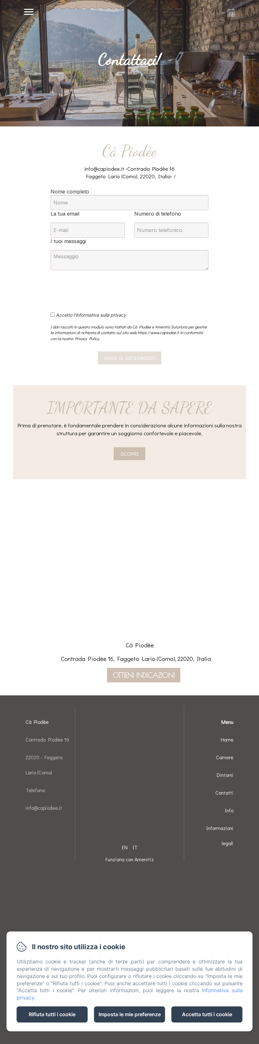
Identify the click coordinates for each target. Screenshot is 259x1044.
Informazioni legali (219, 835)
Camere (224, 757)
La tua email (65, 214)
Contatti (224, 792)
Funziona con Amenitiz (129, 859)
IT (135, 847)
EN (125, 847)
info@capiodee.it (44, 807)
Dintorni (225, 775)
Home (227, 739)
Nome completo (70, 191)
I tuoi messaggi (68, 241)
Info (229, 810)
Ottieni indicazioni (144, 675)
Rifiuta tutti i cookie (52, 1014)
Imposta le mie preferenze (130, 1014)
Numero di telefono (157, 214)
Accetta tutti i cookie (207, 1014)
